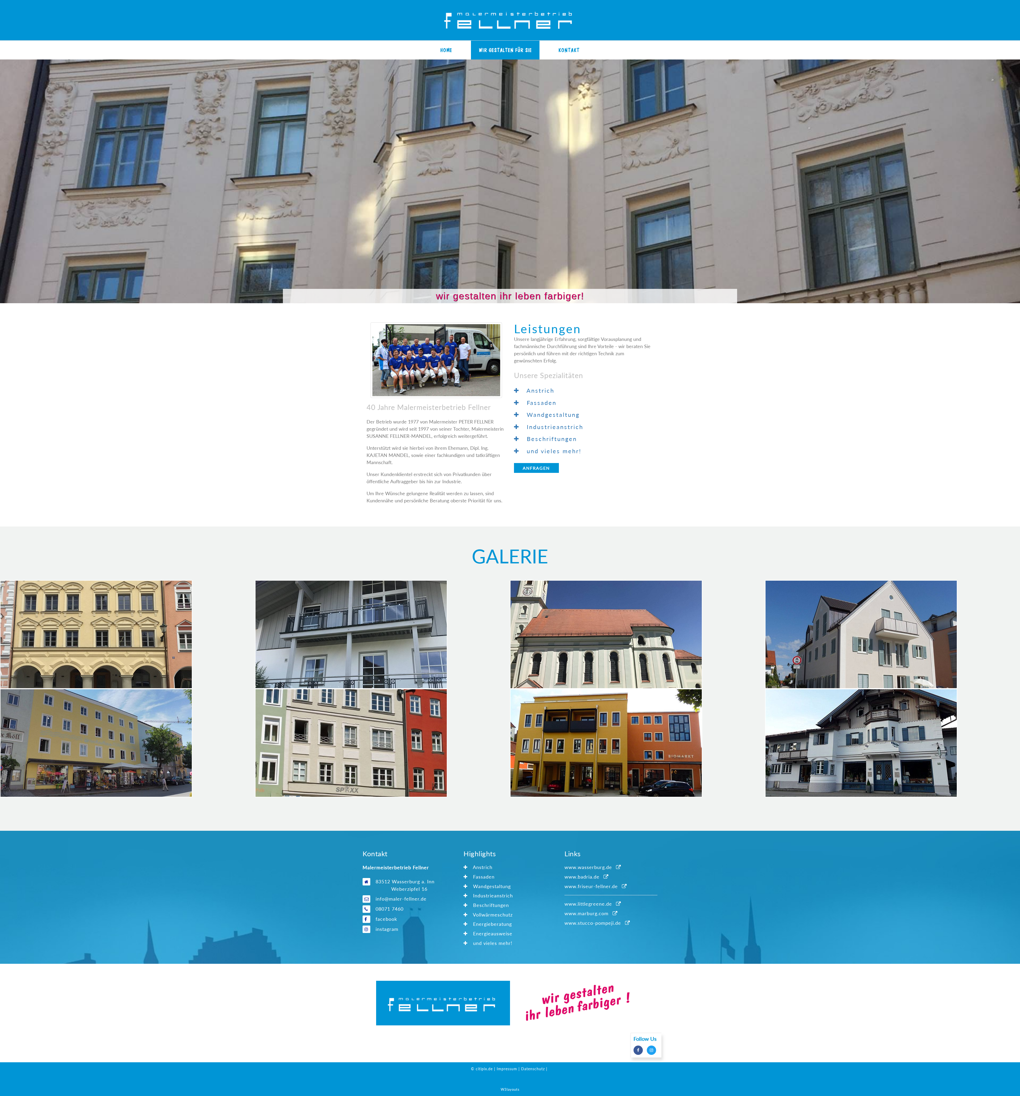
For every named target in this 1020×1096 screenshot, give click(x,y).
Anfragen (536, 467)
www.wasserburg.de (588, 867)
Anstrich (481, 867)
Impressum (507, 1069)
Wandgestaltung (491, 886)
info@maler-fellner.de (401, 899)
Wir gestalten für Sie (505, 50)
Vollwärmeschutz (492, 915)
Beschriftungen (490, 905)
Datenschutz (533, 1069)
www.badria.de (582, 877)
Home (446, 50)
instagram (387, 929)
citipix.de (484, 1069)
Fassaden (483, 877)
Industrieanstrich (492, 895)
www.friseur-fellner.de (591, 886)
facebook (386, 919)
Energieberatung (491, 924)
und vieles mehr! (491, 943)
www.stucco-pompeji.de (592, 923)
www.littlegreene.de (588, 904)
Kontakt (569, 50)
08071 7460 (389, 909)
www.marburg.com (586, 913)
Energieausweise (491, 933)
